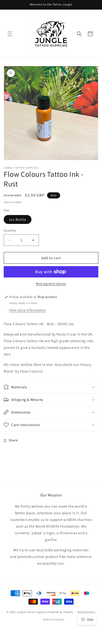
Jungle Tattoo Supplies (32, 611)
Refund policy (86, 612)
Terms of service (53, 619)
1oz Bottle (17, 219)
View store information (27, 310)
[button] (9, 33)
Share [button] (13, 440)
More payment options (51, 283)
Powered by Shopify (60, 611)
